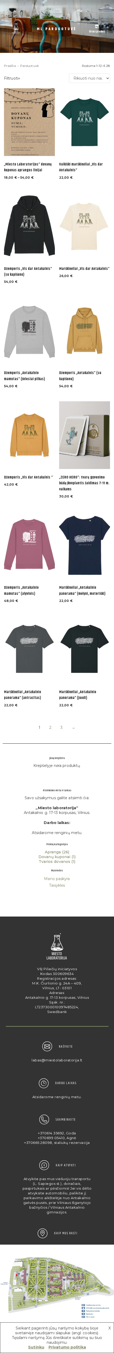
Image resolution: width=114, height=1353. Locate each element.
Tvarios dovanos (55, 861)
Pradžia (10, 66)
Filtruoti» (12, 78)
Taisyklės (57, 885)
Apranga (53, 852)
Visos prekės (97, 31)
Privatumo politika (67, 1347)
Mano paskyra (57, 878)
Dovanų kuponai (54, 856)
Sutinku (36, 1347)
